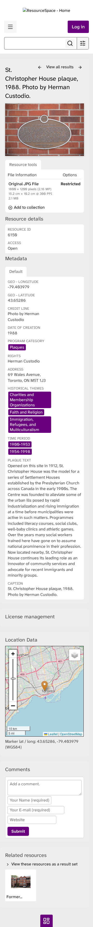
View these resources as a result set (44, 864)
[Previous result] (40, 67)
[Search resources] (70, 43)
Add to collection (29, 207)
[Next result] (80, 67)
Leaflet (52, 734)
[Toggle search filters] (83, 43)
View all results (60, 67)
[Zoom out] (13, 706)
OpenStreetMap (71, 734)
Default (15, 271)
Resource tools (23, 164)
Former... (14, 896)
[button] (44, 686)
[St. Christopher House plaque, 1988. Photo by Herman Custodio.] (44, 129)
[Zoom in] (13, 654)
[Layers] (74, 655)
